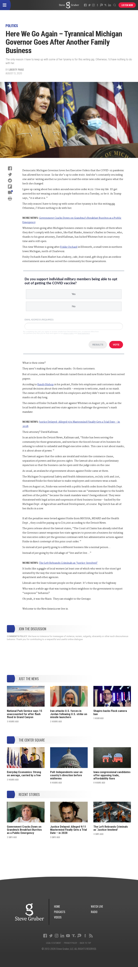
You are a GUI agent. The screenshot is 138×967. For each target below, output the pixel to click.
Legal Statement (53, 943)
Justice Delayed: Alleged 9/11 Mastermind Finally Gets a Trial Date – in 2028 (68, 830)
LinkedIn (109, 5)
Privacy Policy (70, 943)
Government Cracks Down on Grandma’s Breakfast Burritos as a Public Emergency (24, 830)
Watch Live (97, 906)
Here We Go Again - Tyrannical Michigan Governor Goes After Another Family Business (69, 5)
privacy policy (68, 333)
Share (10, 168)
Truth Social (74, 936)
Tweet (10, 174)
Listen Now (127, 5)
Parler (101, 5)
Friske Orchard (68, 247)
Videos (57, 917)
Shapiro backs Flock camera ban (110, 712)
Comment (10, 193)
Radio (94, 912)
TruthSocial (105, 5)
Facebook (85, 5)
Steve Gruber (29, 912)
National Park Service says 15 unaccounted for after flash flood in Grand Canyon (24, 714)
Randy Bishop (45, 385)
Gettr (97, 5)
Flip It (10, 187)
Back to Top (85, 943)
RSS (91, 936)
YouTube (68, 936)
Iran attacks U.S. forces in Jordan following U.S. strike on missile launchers (68, 714)
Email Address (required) (39, 320)
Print (10, 199)
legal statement (84, 333)
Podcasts (59, 912)
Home (57, 906)
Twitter (89, 5)
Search (115, 5)
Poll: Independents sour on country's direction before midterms (66, 775)
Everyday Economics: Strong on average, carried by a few (24, 773)
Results (97, 344)
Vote (116, 344)
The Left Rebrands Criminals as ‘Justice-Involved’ (68, 563)
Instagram (93, 5)
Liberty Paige (16, 69)
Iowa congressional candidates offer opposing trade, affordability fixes (111, 775)
